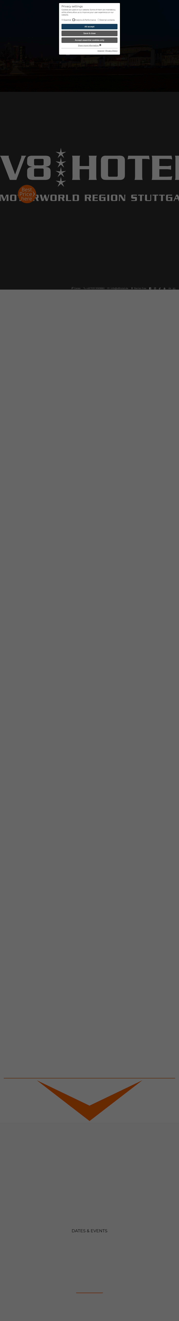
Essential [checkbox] (67, 20)
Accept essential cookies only (89, 40)
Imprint (101, 51)
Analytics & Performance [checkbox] (85, 20)
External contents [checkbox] (107, 20)
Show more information (88, 45)
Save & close (89, 33)
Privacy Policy (111, 51)
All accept (89, 26)
